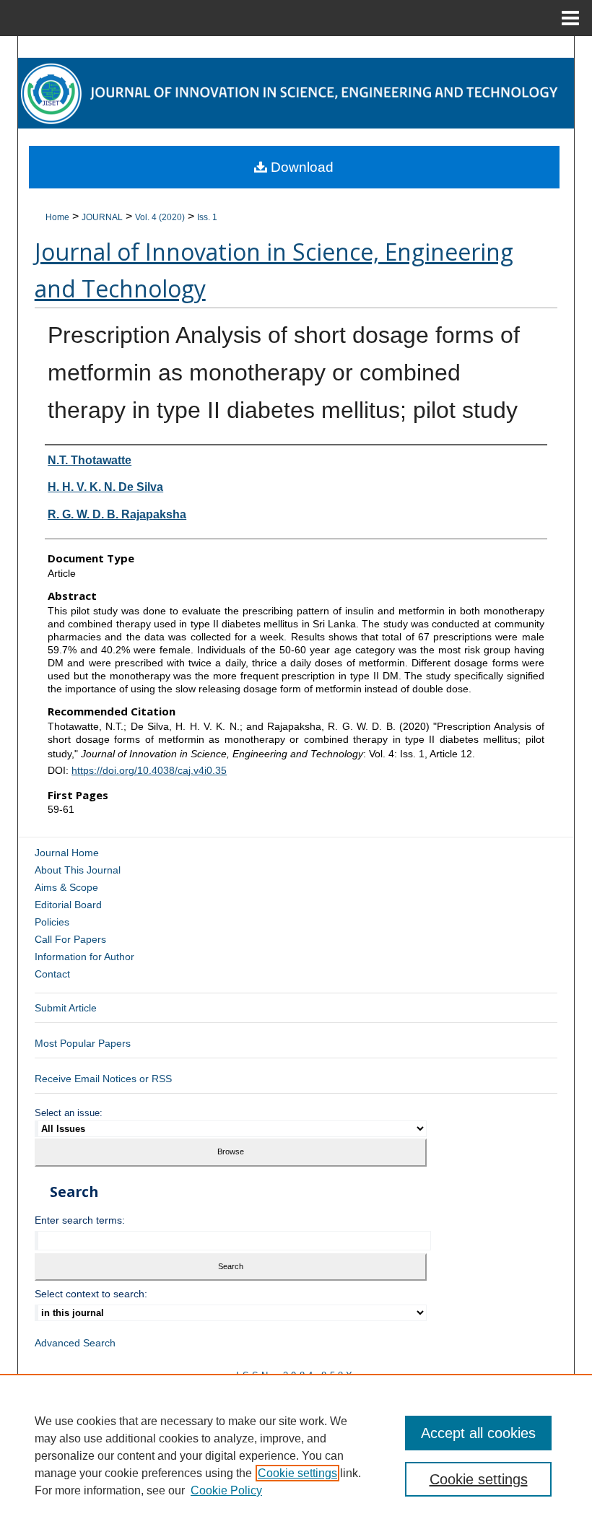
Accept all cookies (478, 1433)
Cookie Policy (226, 1490)
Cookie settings (297, 1473)
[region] (296, 1455)
